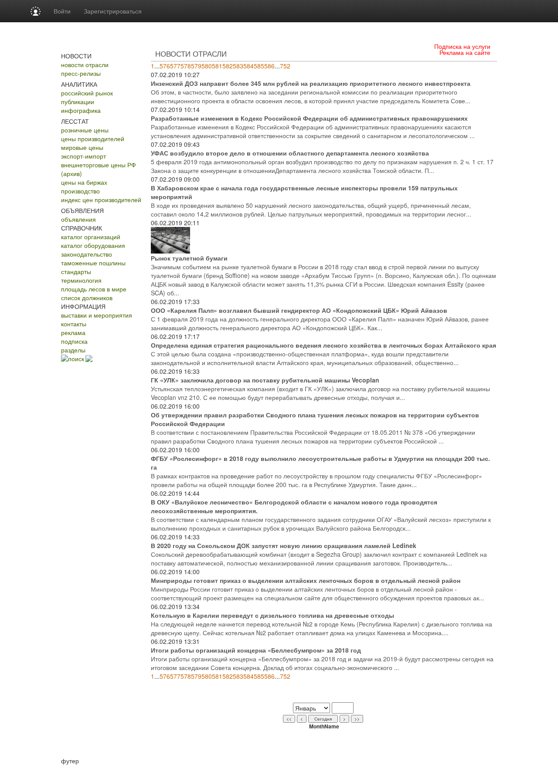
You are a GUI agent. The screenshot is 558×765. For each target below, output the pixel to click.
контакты (73, 323)
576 (165, 65)
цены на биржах (84, 182)
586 (269, 65)
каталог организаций (90, 236)
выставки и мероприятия (96, 315)
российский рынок (87, 92)
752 (285, 65)
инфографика (81, 110)
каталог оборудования (93, 245)
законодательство (86, 254)
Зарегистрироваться (113, 11)
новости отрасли (85, 64)
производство (80, 190)
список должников (86, 297)
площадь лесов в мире (93, 288)
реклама (73, 332)
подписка (74, 341)
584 (248, 65)
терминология (81, 280)
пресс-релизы (81, 73)
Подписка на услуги (462, 46)
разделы (73, 349)
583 (238, 65)
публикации (77, 101)
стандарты (76, 271)
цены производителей (92, 138)
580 (206, 65)
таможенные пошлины (93, 262)
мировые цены (82, 147)
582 (227, 65)
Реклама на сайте (464, 52)
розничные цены (85, 129)
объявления (78, 219)
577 (175, 65)
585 (259, 65)
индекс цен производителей (101, 199)
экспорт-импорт (83, 156)
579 (196, 65)
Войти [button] (62, 11)
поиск (76, 358)
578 (185, 65)
